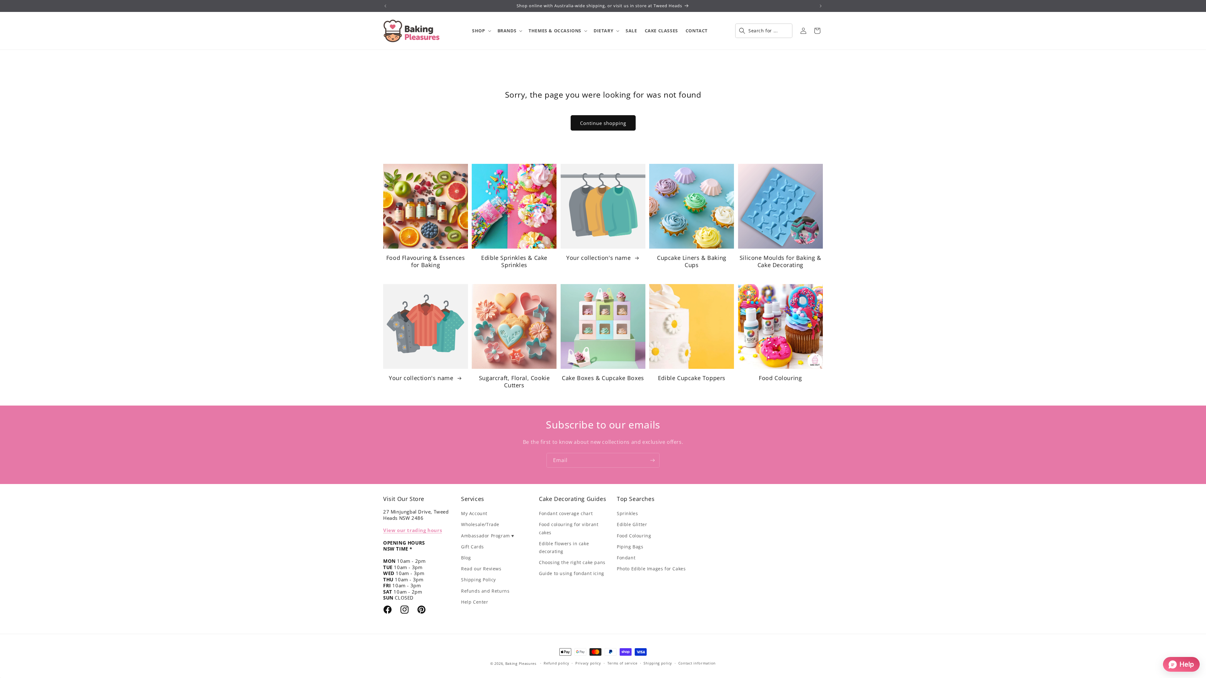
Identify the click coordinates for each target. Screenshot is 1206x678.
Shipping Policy (478, 580)
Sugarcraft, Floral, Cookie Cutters (514, 381)
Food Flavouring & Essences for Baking (425, 261)
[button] (480, 30)
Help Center (474, 602)
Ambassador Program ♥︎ (487, 536)
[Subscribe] (652, 460)
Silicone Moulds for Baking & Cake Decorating (780, 261)
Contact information (697, 663)
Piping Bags (630, 547)
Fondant (626, 558)
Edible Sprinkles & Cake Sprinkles (514, 261)
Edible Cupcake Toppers (691, 378)
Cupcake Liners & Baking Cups (691, 261)
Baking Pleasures (520, 663)
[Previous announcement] (385, 6)
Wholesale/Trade (480, 524)
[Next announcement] (821, 6)
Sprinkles (627, 513)
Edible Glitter (632, 524)
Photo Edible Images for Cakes (651, 569)
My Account (474, 513)
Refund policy (556, 663)
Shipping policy (658, 663)
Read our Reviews (481, 569)
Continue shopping (603, 123)
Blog (466, 558)
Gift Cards (472, 547)
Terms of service (622, 663)
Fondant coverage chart (566, 513)
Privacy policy (588, 663)
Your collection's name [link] (599, 257)
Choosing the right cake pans (572, 562)
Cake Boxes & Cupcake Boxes (603, 378)
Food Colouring (780, 378)
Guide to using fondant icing (571, 573)
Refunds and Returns (485, 591)
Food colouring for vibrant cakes (569, 528)
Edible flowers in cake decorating (564, 547)
